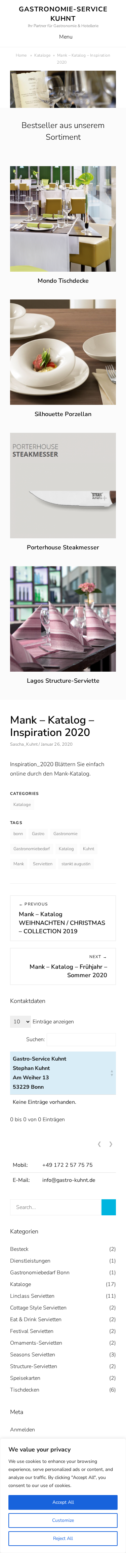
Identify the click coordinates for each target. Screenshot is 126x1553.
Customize (63, 1520)
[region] (63, 1495)
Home (24, 55)
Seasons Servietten (32, 1354)
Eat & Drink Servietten (35, 1319)
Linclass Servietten (32, 1296)
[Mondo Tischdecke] (63, 171)
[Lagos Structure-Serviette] (63, 571)
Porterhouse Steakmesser (63, 547)
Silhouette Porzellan (63, 414)
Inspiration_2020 (31, 764)
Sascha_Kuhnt (24, 744)
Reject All (63, 1538)
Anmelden (22, 1429)
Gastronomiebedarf (31, 849)
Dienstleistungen (30, 1261)
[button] (112, 1073)
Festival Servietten (31, 1331)
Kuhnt (88, 849)
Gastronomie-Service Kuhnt (63, 14)
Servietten (42, 864)
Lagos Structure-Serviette (63, 681)
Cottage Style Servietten (38, 1307)
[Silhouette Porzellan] (63, 304)
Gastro (38, 834)
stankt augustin (75, 864)
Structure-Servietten (33, 1366)
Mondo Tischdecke (63, 281)
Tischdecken (24, 1390)
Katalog (66, 849)
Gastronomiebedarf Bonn (40, 1272)
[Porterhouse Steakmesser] (63, 437)
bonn (18, 834)
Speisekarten (25, 1378)
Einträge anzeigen (53, 1021)
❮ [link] (99, 1144)
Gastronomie (65, 834)
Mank (18, 864)
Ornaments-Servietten (36, 1343)
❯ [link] (111, 1144)
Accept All (63, 1502)
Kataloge (44, 55)
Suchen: (35, 1039)
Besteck (19, 1249)
